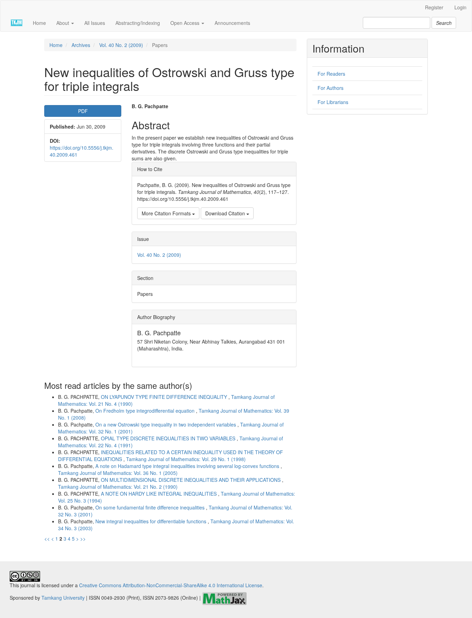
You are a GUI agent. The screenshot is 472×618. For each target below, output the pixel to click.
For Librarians (333, 102)
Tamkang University (63, 597)
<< (47, 538)
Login (460, 7)
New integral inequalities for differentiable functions (151, 521)
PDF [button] (83, 110)
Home (39, 22)
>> (83, 538)
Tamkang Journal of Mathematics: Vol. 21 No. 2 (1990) (118, 486)
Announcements (232, 22)
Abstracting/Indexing (137, 22)
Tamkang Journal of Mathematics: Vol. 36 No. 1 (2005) (118, 472)
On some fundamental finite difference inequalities (150, 507)
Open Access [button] (185, 22)
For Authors (330, 87)
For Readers (331, 73)
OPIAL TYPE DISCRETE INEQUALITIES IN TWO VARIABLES (169, 438)
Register (434, 7)
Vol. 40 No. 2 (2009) (121, 44)
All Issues (94, 22)
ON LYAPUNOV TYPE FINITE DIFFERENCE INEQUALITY (164, 396)
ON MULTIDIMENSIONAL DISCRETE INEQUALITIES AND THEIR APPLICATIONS (191, 479)
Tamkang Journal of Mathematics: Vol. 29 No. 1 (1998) (186, 459)
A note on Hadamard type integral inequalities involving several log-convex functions (188, 465)
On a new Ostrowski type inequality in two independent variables (166, 424)
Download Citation (225, 213)
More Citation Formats (167, 213)
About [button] (63, 22)
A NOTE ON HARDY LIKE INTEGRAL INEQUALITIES (159, 493)
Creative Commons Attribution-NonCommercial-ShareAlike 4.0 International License (170, 585)
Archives (81, 44)
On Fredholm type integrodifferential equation (145, 410)
